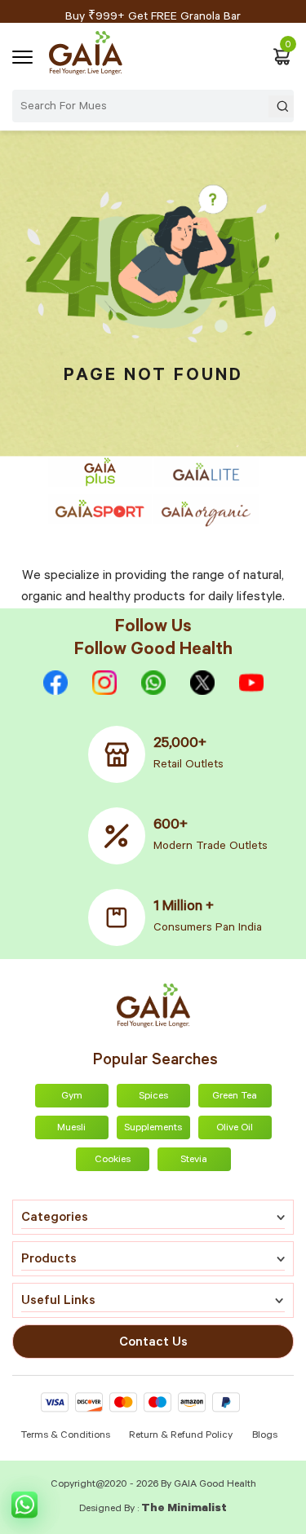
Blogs (264, 1436)
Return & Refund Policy (181, 1436)
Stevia (193, 1160)
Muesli (71, 1128)
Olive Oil (234, 1128)
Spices (153, 1097)
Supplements (153, 1128)
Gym (71, 1097)
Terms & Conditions (66, 1436)
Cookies (113, 1160)
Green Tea (234, 1097)
